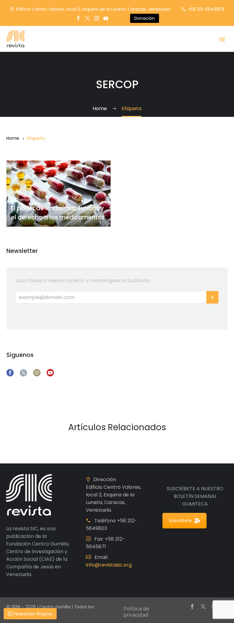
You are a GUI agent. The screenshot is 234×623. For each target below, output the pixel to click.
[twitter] (23, 372)
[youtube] (50, 372)
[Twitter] (87, 18)
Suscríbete (180, 520)
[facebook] (10, 372)
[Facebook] (78, 18)
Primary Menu (222, 39)
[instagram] (37, 372)
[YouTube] (105, 18)
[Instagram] (96, 18)
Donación (144, 18)
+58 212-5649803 (206, 9)
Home (12, 138)
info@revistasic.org (109, 564)
